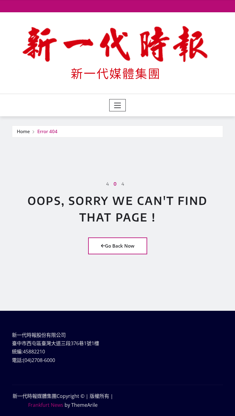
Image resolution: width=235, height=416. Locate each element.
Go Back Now (119, 246)
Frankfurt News (45, 405)
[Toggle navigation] (117, 105)
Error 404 (47, 131)
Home (23, 131)
